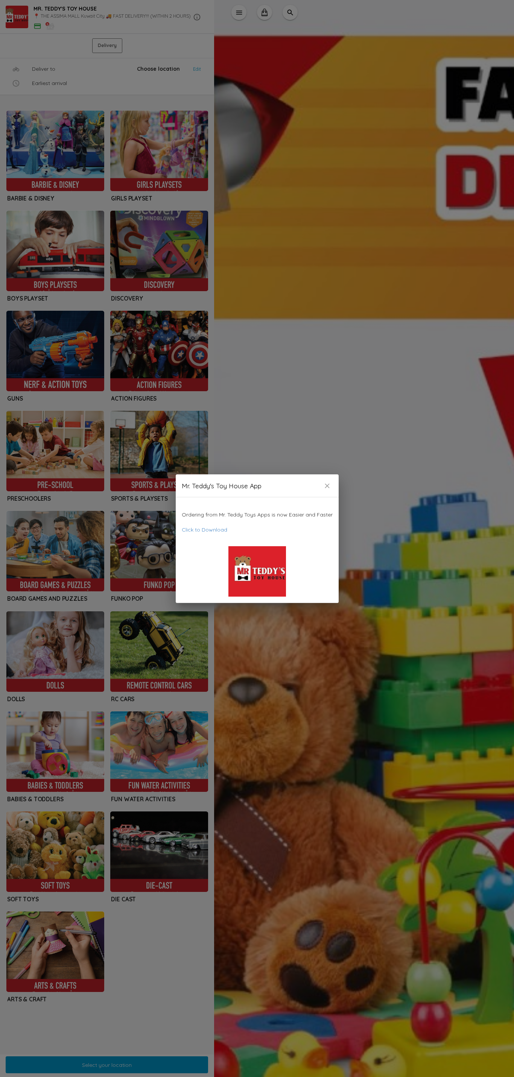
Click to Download (204, 529)
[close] (327, 485)
